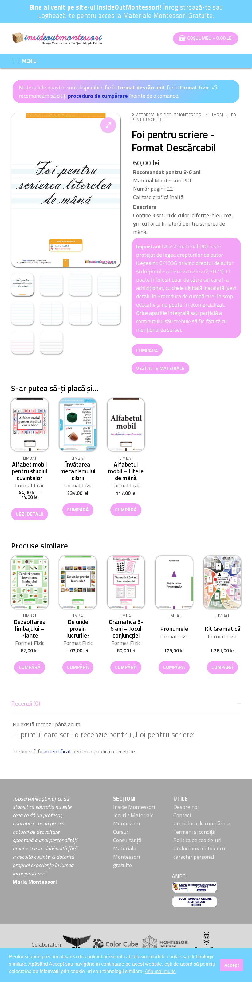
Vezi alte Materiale (160, 368)
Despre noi (186, 807)
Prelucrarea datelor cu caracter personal (199, 852)
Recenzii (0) (25, 703)
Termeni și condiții (194, 832)
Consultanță (127, 840)
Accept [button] (231, 965)
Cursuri (121, 832)
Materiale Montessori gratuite (126, 856)
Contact (182, 815)
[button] (108, 125)
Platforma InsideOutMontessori (167, 115)
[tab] (126, 726)
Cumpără (147, 350)
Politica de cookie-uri (197, 840)
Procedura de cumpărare (201, 823)
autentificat (57, 751)
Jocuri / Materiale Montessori (133, 819)
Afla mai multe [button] (160, 971)
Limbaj (216, 115)
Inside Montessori (134, 807)
